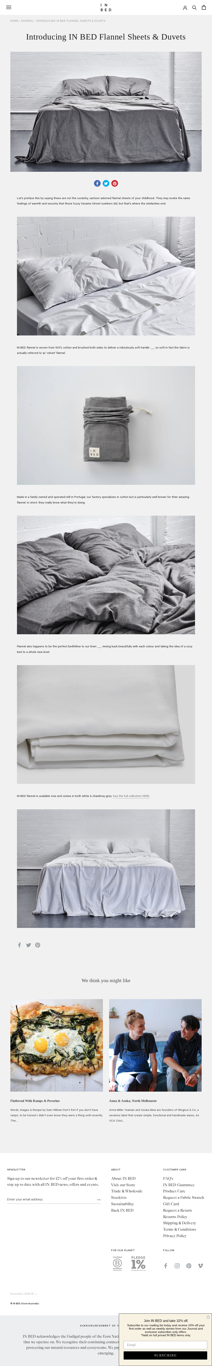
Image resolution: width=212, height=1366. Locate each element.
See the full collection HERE (131, 796)
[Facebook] (165, 1265)
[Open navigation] (8, 7)
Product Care (174, 1191)
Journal (28, 20)
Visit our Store (123, 1185)
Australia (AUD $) (22, 1294)
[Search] (194, 7)
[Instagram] (177, 1265)
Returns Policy (175, 1217)
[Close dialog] (208, 1317)
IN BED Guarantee (179, 1185)
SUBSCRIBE (165, 1355)
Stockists (119, 1197)
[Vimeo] (200, 1265)
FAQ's (168, 1178)
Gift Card (171, 1204)
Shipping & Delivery (179, 1223)
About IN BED (123, 1178)
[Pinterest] (188, 1265)
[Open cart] (204, 7)
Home (14, 20)
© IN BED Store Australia (24, 1303)
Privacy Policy (175, 1236)
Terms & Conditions (179, 1229)
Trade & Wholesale (127, 1191)
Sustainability (122, 1204)
